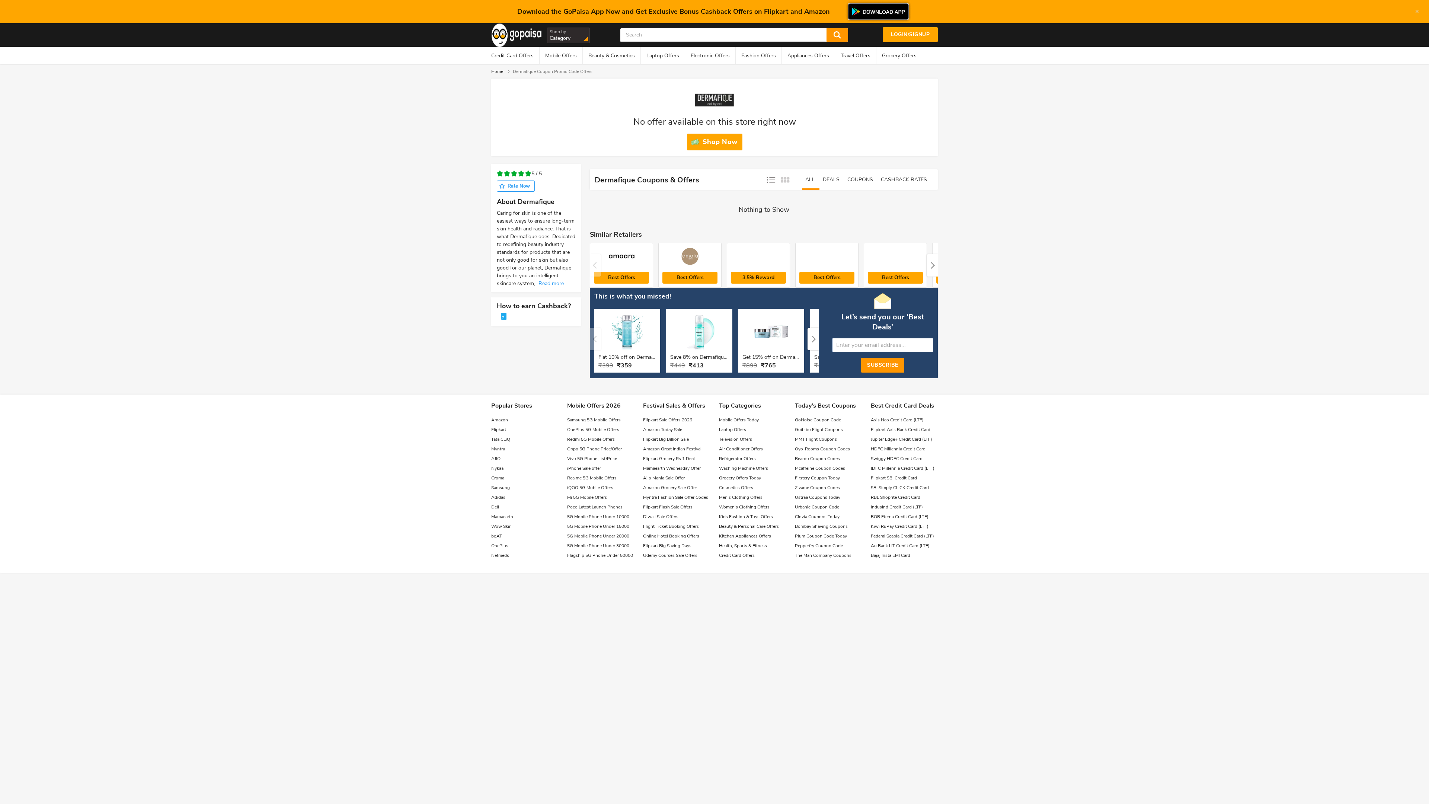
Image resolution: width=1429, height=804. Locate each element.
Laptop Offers (662, 55)
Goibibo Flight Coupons (819, 430)
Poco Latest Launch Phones (595, 507)
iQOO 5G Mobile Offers (590, 488)
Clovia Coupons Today (817, 517)
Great (528, 173)
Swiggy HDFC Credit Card (897, 459)
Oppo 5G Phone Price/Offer (594, 449)
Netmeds (500, 555)
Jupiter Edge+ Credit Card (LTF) (901, 439)
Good (521, 173)
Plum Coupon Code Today (821, 536)
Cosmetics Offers (736, 488)
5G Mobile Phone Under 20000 (598, 536)
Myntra (498, 449)
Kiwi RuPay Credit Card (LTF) (899, 526)
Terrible (500, 173)
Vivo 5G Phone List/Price (592, 459)
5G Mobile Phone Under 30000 (598, 546)
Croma (497, 478)
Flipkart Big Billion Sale (666, 439)
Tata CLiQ (500, 439)
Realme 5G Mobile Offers (592, 478)
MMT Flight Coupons (816, 439)
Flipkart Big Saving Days (667, 546)
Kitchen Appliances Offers (745, 536)
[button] (932, 265)
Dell (495, 507)
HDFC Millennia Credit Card (898, 449)
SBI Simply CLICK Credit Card (900, 488)
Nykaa (497, 468)
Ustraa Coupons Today (817, 497)
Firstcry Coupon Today (817, 478)
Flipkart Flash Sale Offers (668, 507)
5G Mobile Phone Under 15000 (598, 526)
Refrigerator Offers (737, 459)
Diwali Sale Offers (660, 517)
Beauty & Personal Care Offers (749, 526)
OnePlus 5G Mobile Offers (593, 430)
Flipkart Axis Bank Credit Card (900, 430)
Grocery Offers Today (740, 478)
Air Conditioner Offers (741, 449)
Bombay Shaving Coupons (821, 526)
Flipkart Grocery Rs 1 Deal (669, 459)
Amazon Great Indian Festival (672, 449)
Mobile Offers (561, 55)
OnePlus (499, 546)
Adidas (498, 497)
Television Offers (735, 439)
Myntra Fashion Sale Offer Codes (675, 497)
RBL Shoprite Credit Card (895, 497)
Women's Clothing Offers (744, 507)
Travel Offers (855, 55)
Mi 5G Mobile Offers (587, 497)
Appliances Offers (808, 55)
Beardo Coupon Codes (817, 459)
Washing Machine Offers (743, 468)
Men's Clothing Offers (741, 497)
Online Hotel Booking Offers (671, 536)
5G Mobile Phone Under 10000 (598, 517)
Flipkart (498, 430)
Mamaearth (502, 517)
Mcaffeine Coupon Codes (820, 468)
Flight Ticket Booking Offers (671, 526)
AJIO (496, 459)
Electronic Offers (710, 55)
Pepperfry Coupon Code (819, 546)
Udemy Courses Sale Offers (670, 555)
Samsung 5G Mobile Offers (594, 420)
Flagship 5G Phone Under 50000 (600, 555)
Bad (507, 173)
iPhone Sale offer (584, 468)
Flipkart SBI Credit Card (894, 478)
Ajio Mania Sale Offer (664, 478)
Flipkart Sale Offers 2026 (667, 420)
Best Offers (621, 277)
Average (514, 173)
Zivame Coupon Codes (817, 488)
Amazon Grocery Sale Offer (670, 488)
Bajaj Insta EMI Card (890, 555)
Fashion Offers (758, 55)
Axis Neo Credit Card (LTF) (897, 420)
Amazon (499, 420)
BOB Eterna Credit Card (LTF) (899, 517)
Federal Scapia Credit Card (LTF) (902, 536)
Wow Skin (501, 526)
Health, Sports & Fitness (743, 546)
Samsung (500, 488)
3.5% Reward (758, 277)
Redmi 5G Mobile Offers (591, 439)
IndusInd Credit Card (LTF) (897, 507)
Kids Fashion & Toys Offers (746, 517)
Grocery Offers (899, 55)
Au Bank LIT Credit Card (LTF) (900, 546)
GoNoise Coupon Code (818, 420)
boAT (496, 536)
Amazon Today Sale (662, 430)
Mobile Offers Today (739, 420)
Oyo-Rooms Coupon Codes (822, 449)
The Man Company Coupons (823, 555)
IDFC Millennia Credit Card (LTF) (902, 468)
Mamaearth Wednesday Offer (672, 468)
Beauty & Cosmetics (611, 55)
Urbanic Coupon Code (817, 507)
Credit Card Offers (512, 55)
